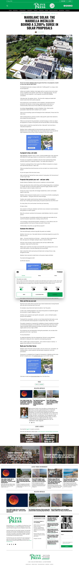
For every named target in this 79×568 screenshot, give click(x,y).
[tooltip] (64, 6)
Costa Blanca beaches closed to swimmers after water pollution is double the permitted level (70, 480)
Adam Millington (24, 155)
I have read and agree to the (67, 543)
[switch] (33, 289)
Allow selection (39, 294)
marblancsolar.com (38, 355)
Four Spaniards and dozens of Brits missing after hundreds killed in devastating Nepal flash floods (39, 403)
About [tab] (55, 275)
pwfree (37, 384)
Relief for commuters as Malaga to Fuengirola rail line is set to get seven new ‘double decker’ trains (52, 536)
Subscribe (63, 1)
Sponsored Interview (45, 13)
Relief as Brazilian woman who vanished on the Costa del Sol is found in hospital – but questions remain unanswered (53, 531)
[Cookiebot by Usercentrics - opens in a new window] (58, 272)
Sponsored (38, 13)
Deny (24, 294)
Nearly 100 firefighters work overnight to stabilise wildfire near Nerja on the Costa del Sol (52, 402)
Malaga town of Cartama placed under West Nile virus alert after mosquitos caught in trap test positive (53, 525)
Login (70, 1)
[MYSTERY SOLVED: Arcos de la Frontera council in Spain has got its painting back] (49, 438)
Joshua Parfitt (41, 32)
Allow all (55, 294)
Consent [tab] (23, 275)
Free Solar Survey (48, 92)
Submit (66, 546)
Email (62, 534)
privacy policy (67, 543)
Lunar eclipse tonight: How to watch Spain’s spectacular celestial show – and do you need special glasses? (26, 402)
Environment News (35, 376)
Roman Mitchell (29, 108)
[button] (44, 518)
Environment (33, 13)
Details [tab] (39, 275)
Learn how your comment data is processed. (48, 431)
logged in (28, 429)
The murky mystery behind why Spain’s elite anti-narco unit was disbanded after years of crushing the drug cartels (52, 542)
